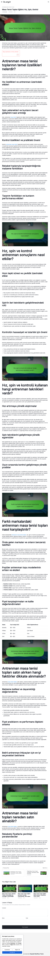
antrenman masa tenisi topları (19, 534)
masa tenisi (13, 117)
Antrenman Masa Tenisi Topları (8, 7)
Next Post (45, 867)
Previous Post (6, 867)
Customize (7, 949)
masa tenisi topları (12, 681)
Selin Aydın (5, 11)
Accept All (12, 952)
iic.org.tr (7, 2)
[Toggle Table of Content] (17, 55)
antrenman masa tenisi (11, 144)
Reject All (17, 949)
